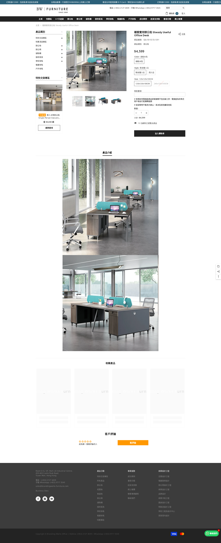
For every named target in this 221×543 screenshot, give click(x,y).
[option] (96, 61)
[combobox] (173, 8)
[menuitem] (49, 38)
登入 (183, 13)
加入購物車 (159, 133)
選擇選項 (49, 128)
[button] (49, 38)
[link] (53, 417)
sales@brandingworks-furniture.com (52, 486)
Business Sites (42, 490)
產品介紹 (107, 152)
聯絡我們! (214, 533)
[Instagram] (44, 498)
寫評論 (133, 442)
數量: (136, 108)
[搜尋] (175, 8)
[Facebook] (38, 498)
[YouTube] (51, 498)
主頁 (37, 25)
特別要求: (138, 91)
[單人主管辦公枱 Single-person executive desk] (49, 97)
